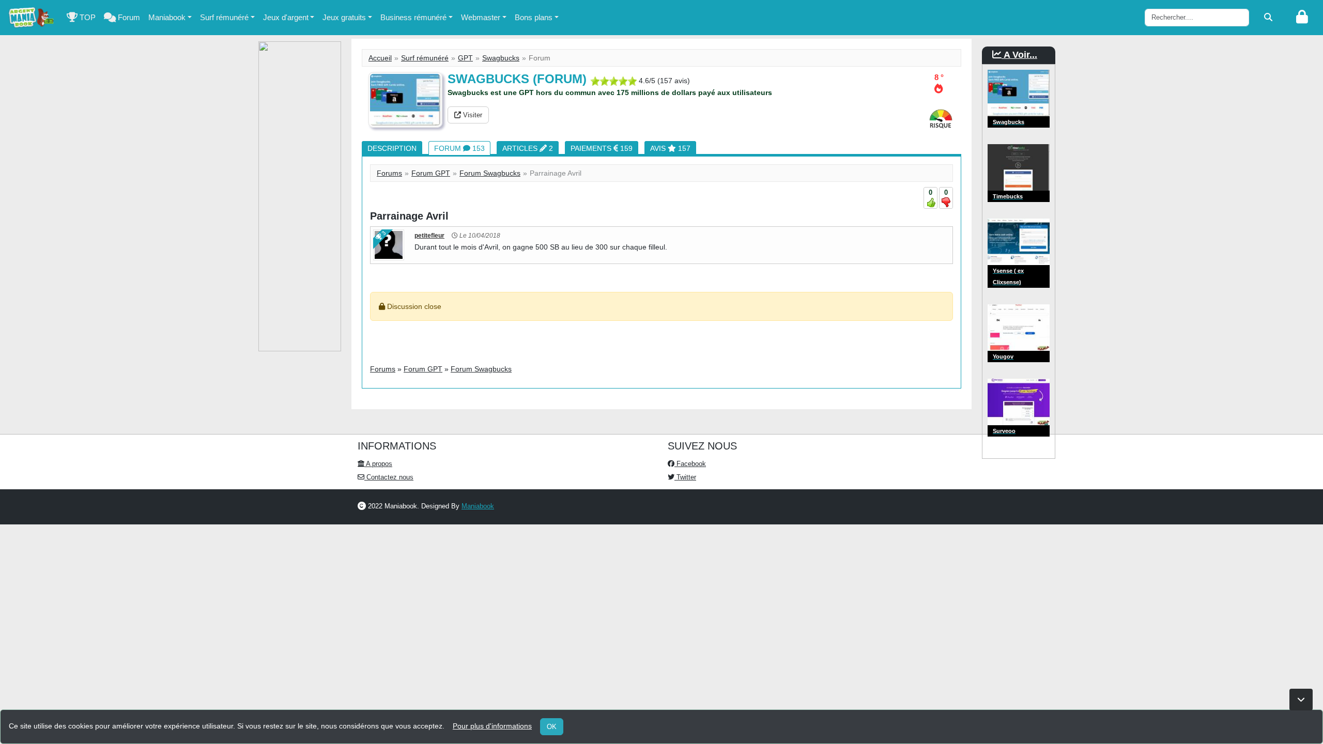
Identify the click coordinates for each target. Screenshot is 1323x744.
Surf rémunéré (224, 17)
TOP (87, 17)
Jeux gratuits (344, 17)
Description (392, 148)
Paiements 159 (602, 148)
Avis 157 (670, 148)
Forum (128, 17)
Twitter (685, 477)
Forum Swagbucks (489, 173)
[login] (1302, 17)
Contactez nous (388, 477)
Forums (389, 173)
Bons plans (533, 17)
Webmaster (480, 17)
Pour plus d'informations (492, 726)
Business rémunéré (413, 17)
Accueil (380, 58)
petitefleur (429, 235)
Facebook (690, 464)
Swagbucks (500, 58)
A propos (378, 464)
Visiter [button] (471, 115)
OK (552, 727)
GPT (465, 58)
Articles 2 (527, 148)
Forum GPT (430, 173)
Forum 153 (459, 148)
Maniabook (167, 17)
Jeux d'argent (286, 17)
